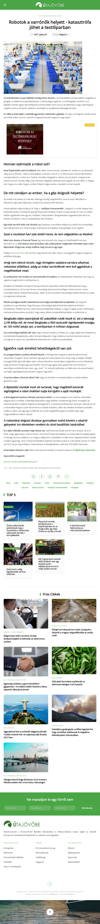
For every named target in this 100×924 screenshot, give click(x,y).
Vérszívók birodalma (61, 483)
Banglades (78, 483)
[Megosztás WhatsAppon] (50, 476)
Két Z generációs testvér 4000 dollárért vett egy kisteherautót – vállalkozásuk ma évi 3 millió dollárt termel (49, 564)
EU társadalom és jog (50, 16)
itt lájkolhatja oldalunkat (84, 450)
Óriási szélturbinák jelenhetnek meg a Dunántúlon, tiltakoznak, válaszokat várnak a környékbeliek (18, 530)
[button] (5, 5)
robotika (37, 483)
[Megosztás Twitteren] (33, 476)
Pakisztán (26, 483)
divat (8, 483)
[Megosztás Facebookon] (41, 476)
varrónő (24, 487)
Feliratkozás (87, 808)
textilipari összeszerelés (57, 487)
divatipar (75, 487)
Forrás (5, 468)
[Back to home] (50, 5)
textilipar (90, 483)
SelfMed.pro (54, 894)
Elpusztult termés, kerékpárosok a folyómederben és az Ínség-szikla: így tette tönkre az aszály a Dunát (49, 526)
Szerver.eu (71, 894)
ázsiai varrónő (38, 487)
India (16, 483)
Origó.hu (60, 34)
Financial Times (18, 253)
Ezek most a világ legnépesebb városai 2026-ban (16, 572)
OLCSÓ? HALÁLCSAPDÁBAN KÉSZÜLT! (20, 461)
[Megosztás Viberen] (66, 476)
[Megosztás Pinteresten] (58, 476)
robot (47, 483)
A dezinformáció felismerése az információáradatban (80, 528)
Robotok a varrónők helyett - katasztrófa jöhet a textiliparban (50, 24)
